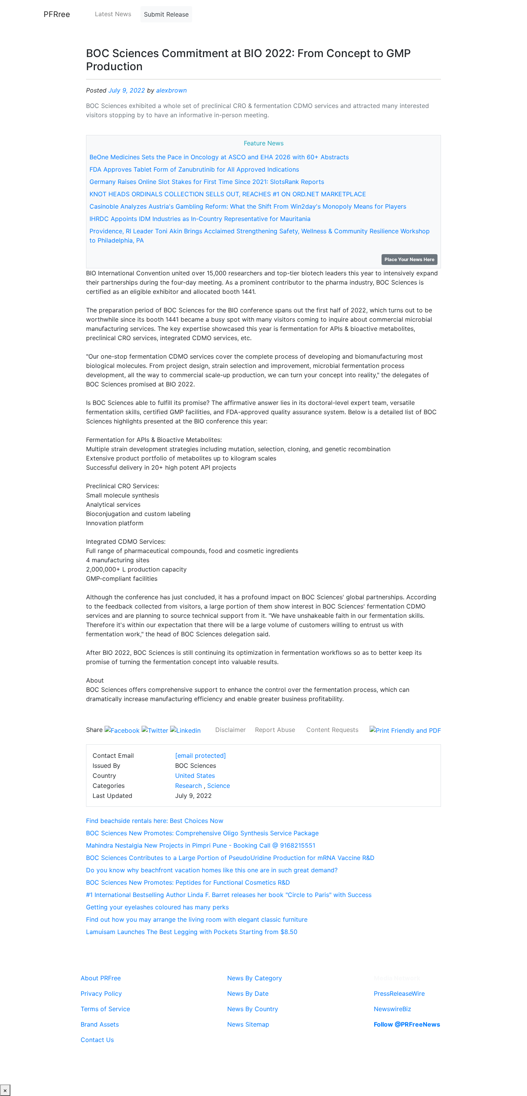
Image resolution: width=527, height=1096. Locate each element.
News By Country (252, 1009)
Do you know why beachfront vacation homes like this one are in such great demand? (212, 870)
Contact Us (97, 1040)
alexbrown (171, 90)
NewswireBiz (392, 1009)
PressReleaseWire (399, 993)
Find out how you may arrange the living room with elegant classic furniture (196, 919)
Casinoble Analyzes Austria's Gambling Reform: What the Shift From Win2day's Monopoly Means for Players (248, 206)
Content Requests (332, 729)
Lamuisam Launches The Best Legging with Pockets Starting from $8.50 (191, 932)
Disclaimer (230, 729)
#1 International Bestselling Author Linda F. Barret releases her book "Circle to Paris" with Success (229, 895)
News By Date (248, 993)
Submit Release (166, 14)
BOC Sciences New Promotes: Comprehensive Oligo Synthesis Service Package (202, 833)
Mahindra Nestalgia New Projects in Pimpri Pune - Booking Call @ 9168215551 (200, 845)
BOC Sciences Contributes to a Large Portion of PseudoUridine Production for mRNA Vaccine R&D (230, 858)
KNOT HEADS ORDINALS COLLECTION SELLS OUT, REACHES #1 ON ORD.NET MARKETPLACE (228, 194)
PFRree (57, 14)
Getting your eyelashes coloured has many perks (157, 907)
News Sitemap (248, 1024)
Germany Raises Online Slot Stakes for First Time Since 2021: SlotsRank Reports (207, 181)
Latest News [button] (113, 14)
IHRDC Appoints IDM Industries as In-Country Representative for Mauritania (200, 219)
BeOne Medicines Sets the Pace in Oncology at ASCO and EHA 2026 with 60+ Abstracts (219, 157)
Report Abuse (275, 729)
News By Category (254, 978)
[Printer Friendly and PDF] (405, 729)
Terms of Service (105, 1009)
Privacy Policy (101, 993)
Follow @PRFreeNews (407, 1024)
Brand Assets (100, 1024)
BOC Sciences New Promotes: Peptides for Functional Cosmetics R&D (188, 882)
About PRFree (101, 978)
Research (188, 785)
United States (195, 775)
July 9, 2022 (126, 90)
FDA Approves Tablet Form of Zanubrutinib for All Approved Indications (194, 169)
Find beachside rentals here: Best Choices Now (154, 821)
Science (218, 785)
